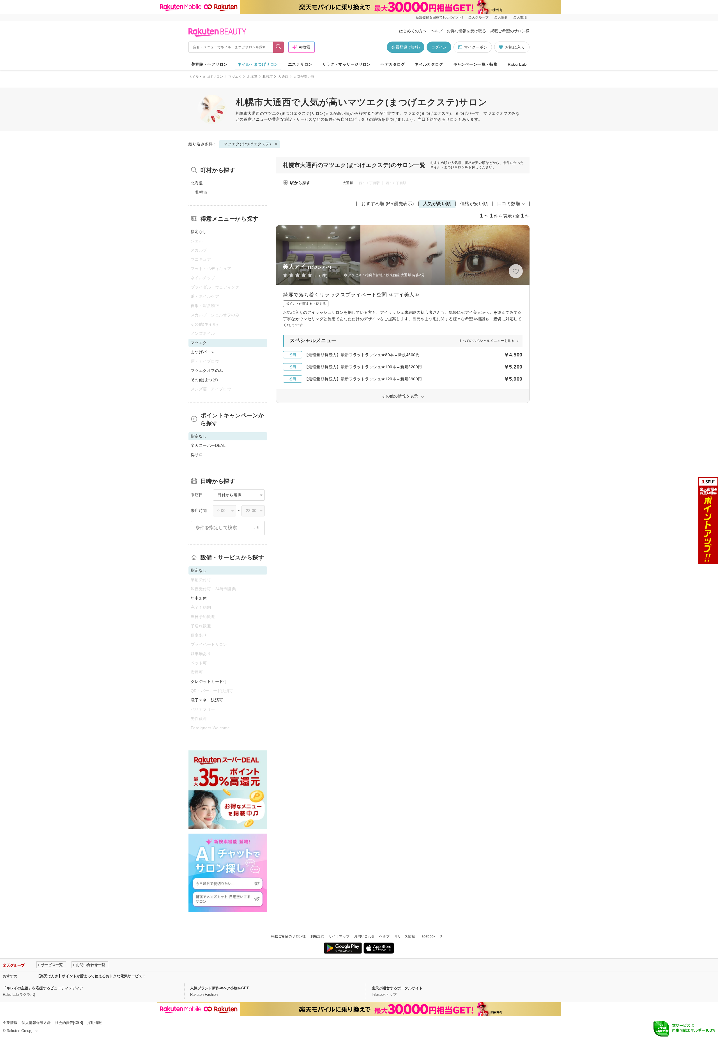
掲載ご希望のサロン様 (510, 31)
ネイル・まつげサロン (258, 64)
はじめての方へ (413, 31)
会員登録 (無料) (405, 47)
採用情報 (94, 1023)
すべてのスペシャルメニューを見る (486, 340)
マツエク (235, 77)
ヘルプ (437, 31)
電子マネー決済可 (207, 700)
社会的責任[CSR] (69, 1023)
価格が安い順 (474, 203)
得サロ (197, 454)
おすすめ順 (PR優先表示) (387, 203)
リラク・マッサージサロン (346, 64)
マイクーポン (475, 47)
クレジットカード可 (209, 681)
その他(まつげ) (204, 379)
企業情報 (10, 1023)
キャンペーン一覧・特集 (475, 64)
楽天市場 (520, 17)
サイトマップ (339, 936)
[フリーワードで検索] (278, 47)
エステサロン (300, 64)
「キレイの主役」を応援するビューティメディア (43, 988)
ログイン (439, 47)
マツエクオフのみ (207, 370)
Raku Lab (517, 64)
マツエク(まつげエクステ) (287, 113)
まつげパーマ (203, 352)
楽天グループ (478, 17)
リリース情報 (404, 936)
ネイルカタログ (429, 64)
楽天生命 (501, 17)
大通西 (283, 77)
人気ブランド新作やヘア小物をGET (219, 988)
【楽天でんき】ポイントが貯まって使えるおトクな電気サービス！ (91, 976)
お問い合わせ (364, 936)
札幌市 (268, 77)
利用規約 (317, 936)
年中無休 (199, 598)
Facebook (428, 936)
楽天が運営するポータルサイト (397, 988)
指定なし (199, 231)
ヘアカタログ (393, 64)
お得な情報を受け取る (466, 31)
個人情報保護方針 (36, 1023)
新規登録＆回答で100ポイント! (439, 17)
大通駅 (348, 183)
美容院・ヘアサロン (209, 64)
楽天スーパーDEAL (208, 445)
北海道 (252, 77)
